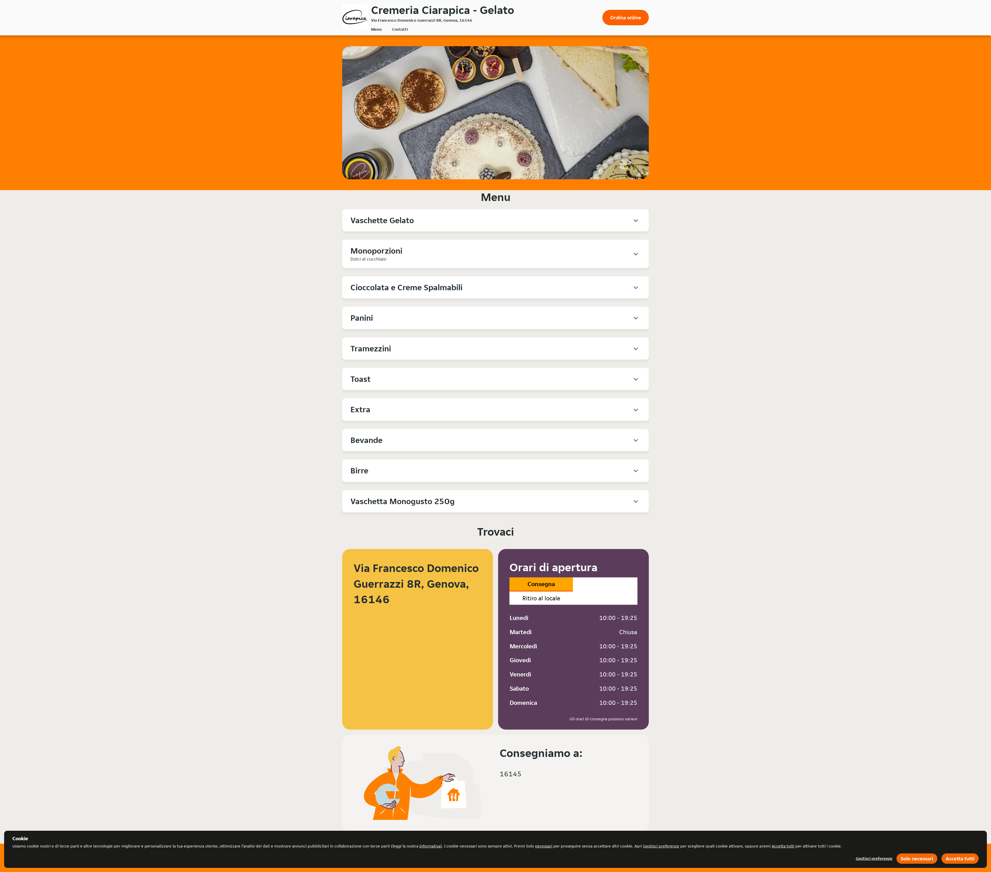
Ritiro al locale (541, 598)
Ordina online (625, 17)
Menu (376, 29)
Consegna (541, 584)
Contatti (400, 29)
